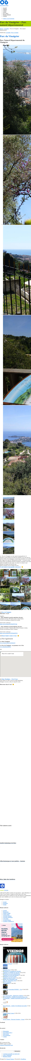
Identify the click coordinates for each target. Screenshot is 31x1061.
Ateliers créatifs (6, 913)
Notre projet (6, 1034)
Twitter (4, 904)
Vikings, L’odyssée (7, 963)
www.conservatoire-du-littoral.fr (7, 643)
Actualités (6, 28)
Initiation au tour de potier (9, 978)
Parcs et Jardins (14, 32)
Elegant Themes (10, 1059)
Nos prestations (6, 1035)
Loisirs (4, 12)
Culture (5, 10)
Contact (5, 1036)
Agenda (5, 16)
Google (5, 902)
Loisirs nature (6, 914)
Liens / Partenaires (7, 1055)
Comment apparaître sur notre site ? (11, 1053)
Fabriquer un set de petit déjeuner (11, 975)
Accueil (5, 8)
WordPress (23, 1059)
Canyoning (5, 918)
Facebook (5, 903)
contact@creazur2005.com (6, 1045)
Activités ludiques (7, 916)
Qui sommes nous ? (7, 1032)
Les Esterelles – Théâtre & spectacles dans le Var (14, 998)
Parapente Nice (6, 969)
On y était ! (5, 13)
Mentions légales (7, 1056)
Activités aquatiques (8, 917)
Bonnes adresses (7, 14)
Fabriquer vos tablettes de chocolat (11, 972)
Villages (5, 9)
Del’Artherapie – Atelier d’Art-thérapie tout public (15, 1005)
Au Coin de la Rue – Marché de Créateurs (13, 995)
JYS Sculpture (6, 983)
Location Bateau (7, 920)
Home (1, 28)
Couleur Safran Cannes (8, 1013)
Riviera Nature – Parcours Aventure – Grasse (13, 1019)
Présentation (6, 1031)
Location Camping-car (8, 921)
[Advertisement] (15, 754)
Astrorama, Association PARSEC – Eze (12, 989)
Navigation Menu (4, 5)
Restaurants (6, 912)
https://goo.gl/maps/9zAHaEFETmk (8, 624)
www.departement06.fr (5, 646)
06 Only (6, 890)
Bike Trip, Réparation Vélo (9, 980)
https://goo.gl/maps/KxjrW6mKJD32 (9, 633)
